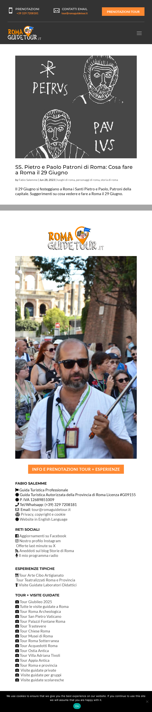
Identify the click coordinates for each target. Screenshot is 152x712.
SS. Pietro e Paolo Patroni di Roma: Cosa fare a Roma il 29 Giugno (74, 170)
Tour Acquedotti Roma (39, 645)
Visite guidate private (38, 670)
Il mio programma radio (38, 555)
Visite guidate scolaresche (42, 680)
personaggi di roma (88, 179)
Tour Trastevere (33, 626)
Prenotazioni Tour (123, 11)
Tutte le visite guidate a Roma (44, 606)
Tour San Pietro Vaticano (40, 616)
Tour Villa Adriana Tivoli (40, 655)
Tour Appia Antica (34, 660)
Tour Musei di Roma (36, 636)
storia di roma (109, 179)
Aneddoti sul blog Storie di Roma (46, 550)
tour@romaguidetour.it (75, 13)
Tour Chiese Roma (35, 631)
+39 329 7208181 (27, 13)
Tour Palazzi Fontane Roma (42, 621)
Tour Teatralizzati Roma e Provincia (45, 580)
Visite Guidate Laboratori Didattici (47, 585)
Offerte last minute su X (35, 545)
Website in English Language (43, 519)
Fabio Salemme (28, 179)
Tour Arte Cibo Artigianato (41, 575)
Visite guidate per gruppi (41, 675)
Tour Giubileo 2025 (35, 601)
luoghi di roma (66, 179)
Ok (77, 706)
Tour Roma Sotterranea (39, 640)
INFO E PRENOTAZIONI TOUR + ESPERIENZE (76, 469)
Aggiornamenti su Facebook (42, 536)
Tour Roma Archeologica (40, 611)
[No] (147, 701)
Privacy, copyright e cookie (43, 514)
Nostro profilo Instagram (40, 540)
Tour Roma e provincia (38, 665)
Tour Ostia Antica (34, 650)
